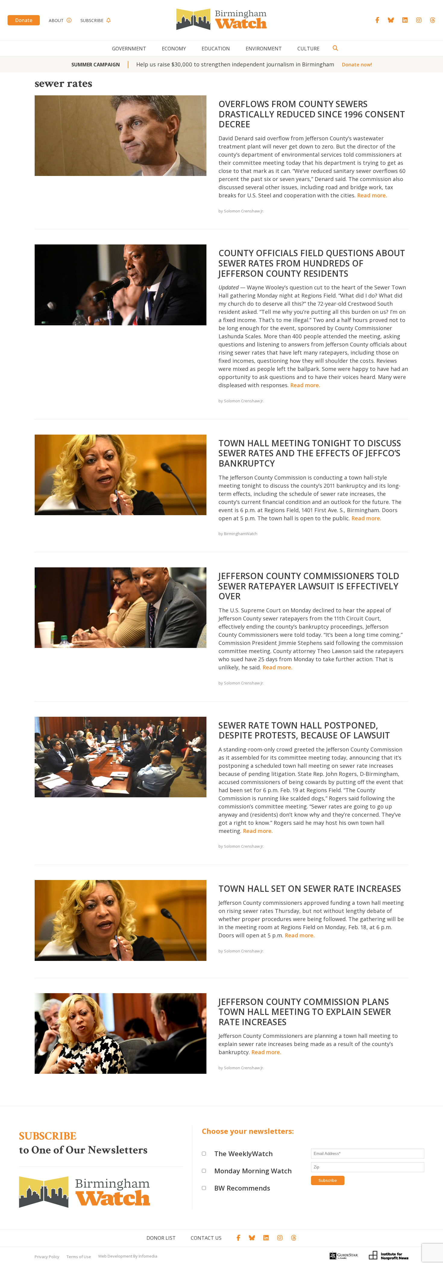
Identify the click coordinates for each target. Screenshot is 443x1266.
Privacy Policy (47, 1256)
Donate (23, 20)
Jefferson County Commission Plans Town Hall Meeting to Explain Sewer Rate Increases (304, 1012)
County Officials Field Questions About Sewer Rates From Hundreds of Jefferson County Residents (311, 263)
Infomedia (148, 1256)
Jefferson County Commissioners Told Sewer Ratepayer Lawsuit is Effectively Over (308, 586)
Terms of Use (79, 1256)
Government (129, 48)
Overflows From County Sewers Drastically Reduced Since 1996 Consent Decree (311, 114)
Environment (264, 48)
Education (216, 48)
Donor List (161, 1238)
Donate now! (357, 64)
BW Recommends (242, 1187)
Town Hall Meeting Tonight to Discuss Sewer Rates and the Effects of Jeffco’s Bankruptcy (309, 453)
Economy (174, 48)
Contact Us (206, 1238)
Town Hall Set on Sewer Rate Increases (309, 888)
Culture (308, 48)
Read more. (372, 195)
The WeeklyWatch (243, 1153)
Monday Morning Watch (253, 1170)
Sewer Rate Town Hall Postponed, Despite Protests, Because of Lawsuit (304, 730)
